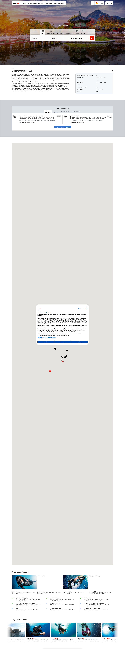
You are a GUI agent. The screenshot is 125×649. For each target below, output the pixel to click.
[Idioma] (96, 3)
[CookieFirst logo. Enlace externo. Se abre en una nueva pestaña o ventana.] (37, 310)
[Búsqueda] (92, 3)
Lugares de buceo (20, 620)
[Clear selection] (69, 39)
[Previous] (10, 585)
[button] (65, 357)
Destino (53, 37)
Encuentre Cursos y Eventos (62, 127)
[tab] (48, 111)
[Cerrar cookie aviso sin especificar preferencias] (87, 307)
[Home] (16, 3)
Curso (33, 37)
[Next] (114, 585)
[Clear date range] (88, 39)
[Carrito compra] (111, 3)
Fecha (72, 37)
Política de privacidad (83, 308)
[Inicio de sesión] (107, 3)
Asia (12, 69)
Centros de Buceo (19, 572)
